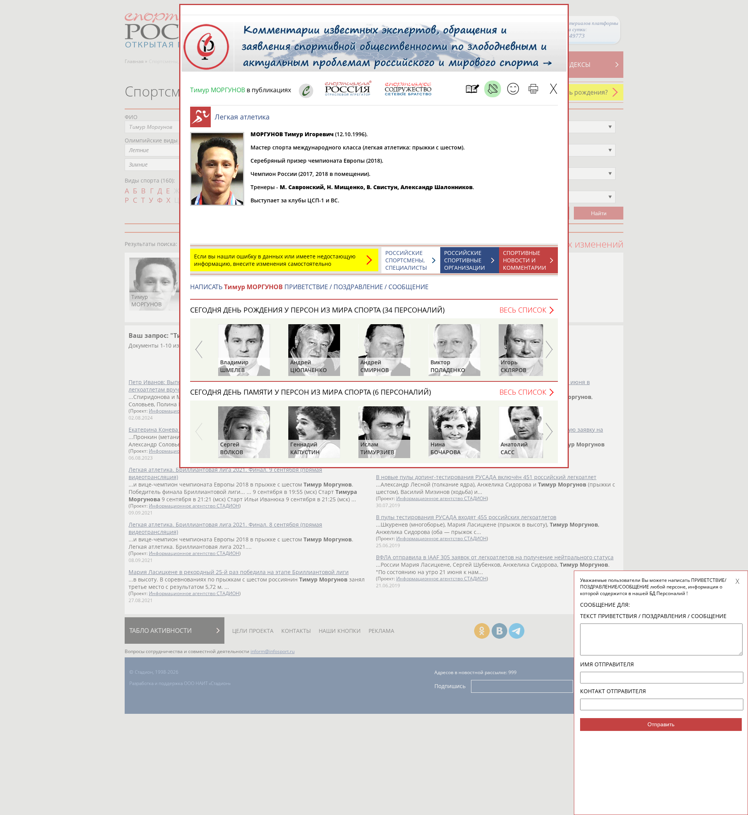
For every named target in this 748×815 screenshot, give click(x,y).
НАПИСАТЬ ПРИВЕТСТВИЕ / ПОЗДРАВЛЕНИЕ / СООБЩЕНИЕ (309, 287)
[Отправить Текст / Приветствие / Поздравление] (513, 89)
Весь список (522, 309)
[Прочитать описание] (492, 89)
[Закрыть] (553, 89)
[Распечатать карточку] (533, 89)
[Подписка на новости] (472, 89)
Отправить (660, 724)
